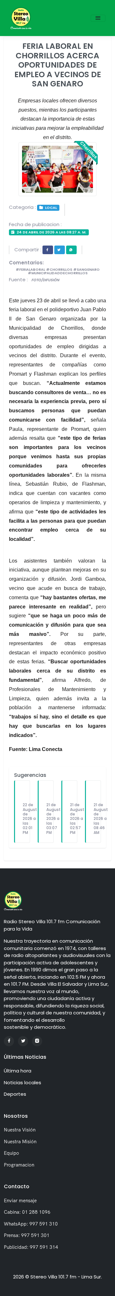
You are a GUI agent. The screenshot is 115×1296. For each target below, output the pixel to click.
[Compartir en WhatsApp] (71, 250)
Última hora (17, 1070)
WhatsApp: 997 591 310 (31, 1224)
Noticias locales (22, 1082)
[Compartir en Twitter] (59, 250)
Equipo (11, 1153)
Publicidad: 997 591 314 (31, 1247)
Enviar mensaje (20, 1200)
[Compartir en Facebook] (47, 250)
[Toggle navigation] (98, 18)
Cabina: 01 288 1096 (27, 1212)
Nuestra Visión (19, 1130)
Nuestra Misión (20, 1141)
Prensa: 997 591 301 (27, 1235)
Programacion (19, 1165)
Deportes (15, 1094)
